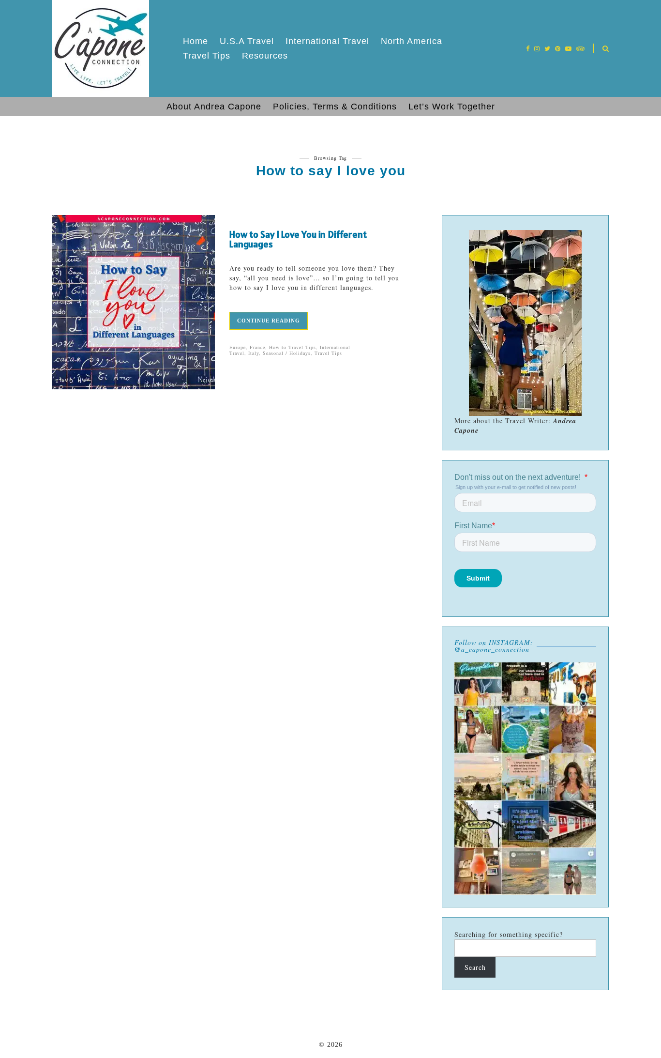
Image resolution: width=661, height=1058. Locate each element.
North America (411, 41)
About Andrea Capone (213, 106)
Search (475, 967)
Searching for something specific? (508, 934)
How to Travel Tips (292, 347)
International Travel (327, 41)
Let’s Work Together (451, 106)
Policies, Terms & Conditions (335, 106)
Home (195, 41)
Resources (265, 56)
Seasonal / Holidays (287, 353)
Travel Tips (206, 56)
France (257, 347)
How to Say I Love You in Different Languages (298, 239)
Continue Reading (268, 320)
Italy (253, 353)
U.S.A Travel (247, 41)
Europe (237, 347)
